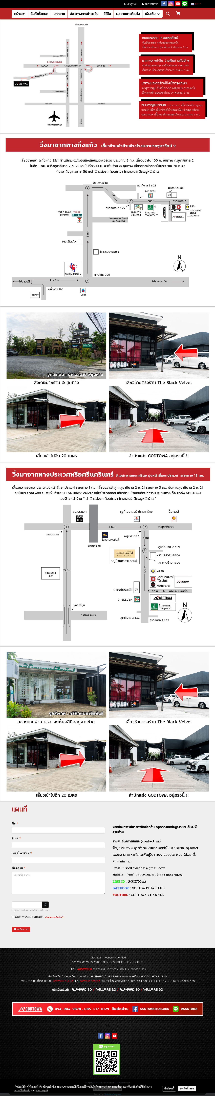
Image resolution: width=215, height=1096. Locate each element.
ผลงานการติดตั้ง (128, 13)
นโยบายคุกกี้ (42, 1090)
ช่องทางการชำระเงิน (84, 13)
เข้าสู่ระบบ (132, 4)
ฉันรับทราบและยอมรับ (39, 917)
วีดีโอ (107, 13)
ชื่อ (15, 823)
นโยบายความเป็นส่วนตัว (54, 917)
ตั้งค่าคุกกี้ (169, 1088)
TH (196, 4)
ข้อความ (18, 868)
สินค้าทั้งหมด (39, 13)
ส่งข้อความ (22, 929)
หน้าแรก (19, 13)
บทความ (59, 13)
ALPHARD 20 (82, 989)
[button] (168, 14)
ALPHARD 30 (130, 989)
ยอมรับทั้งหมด (187, 1088)
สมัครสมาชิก (151, 4)
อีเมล (16, 838)
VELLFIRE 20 (106, 989)
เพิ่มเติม (151, 13)
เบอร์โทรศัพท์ (22, 853)
